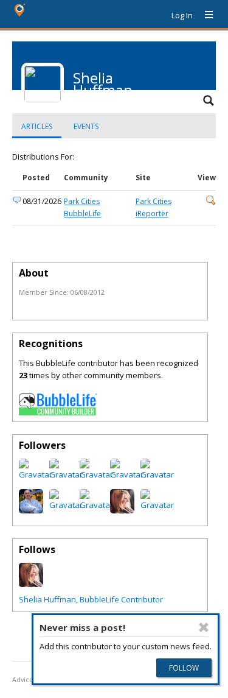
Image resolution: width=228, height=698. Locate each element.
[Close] (204, 627)
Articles (36, 126)
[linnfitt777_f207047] (96, 474)
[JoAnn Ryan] (66, 504)
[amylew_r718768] (157, 474)
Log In (182, 15)
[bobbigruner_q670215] (126, 474)
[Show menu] (204, 15)
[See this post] (211, 202)
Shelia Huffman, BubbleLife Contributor (91, 599)
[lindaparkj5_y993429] (35, 474)
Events (86, 126)
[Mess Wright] (122, 510)
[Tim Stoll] (31, 510)
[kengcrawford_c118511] (66, 474)
